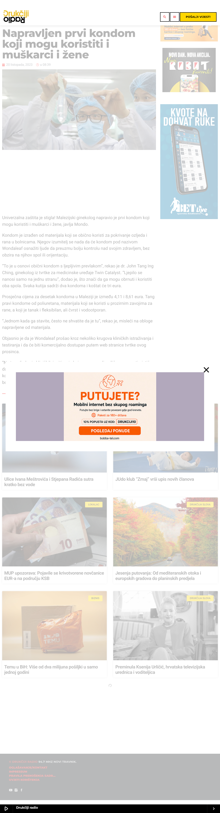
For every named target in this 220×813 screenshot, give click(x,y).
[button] (206, 370)
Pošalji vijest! (198, 17)
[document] (110, 406)
